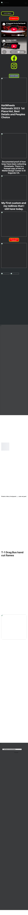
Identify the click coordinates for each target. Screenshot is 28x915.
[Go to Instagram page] (14, 66)
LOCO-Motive (7, 13)
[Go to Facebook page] (14, 59)
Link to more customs (14, 239)
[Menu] (26, 3)
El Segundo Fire (14, 18)
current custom (14, 75)
